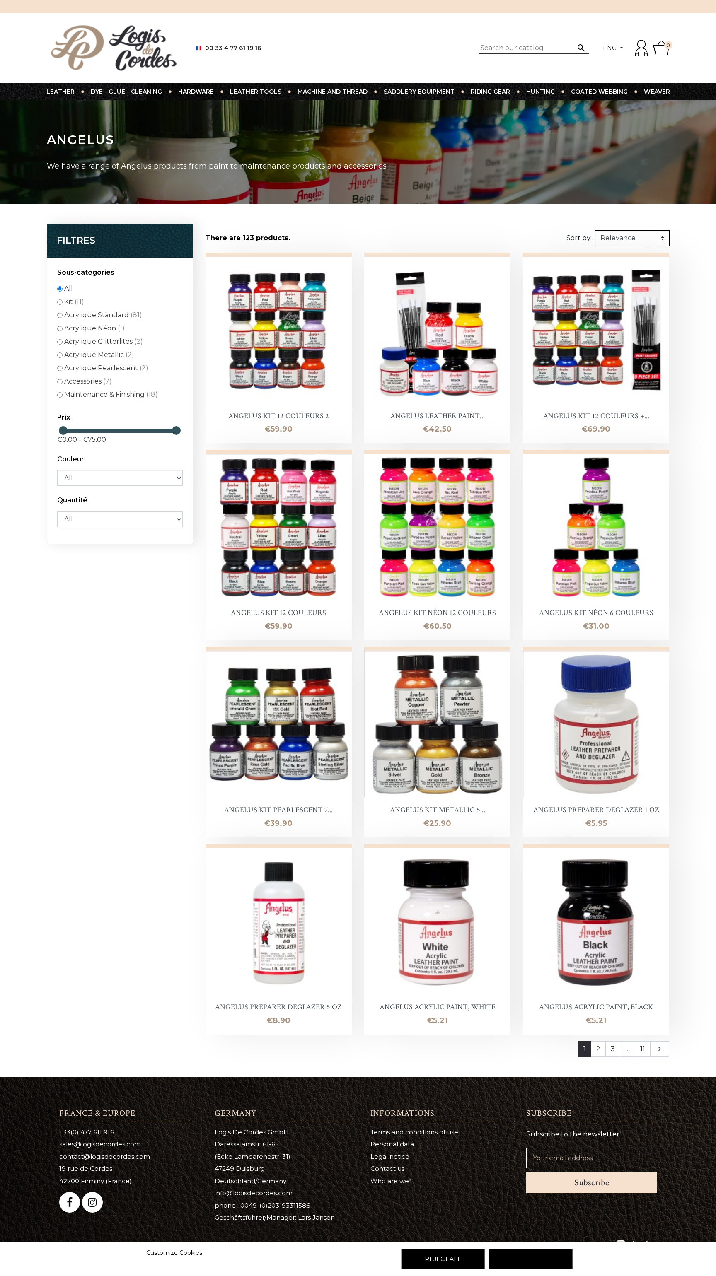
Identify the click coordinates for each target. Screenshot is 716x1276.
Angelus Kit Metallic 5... (437, 810)
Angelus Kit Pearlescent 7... (278, 810)
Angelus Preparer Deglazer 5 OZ (278, 1007)
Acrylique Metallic (99, 355)
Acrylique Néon (94, 328)
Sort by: (579, 238)
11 (642, 1049)
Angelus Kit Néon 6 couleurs (596, 612)
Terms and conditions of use (414, 1132)
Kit (74, 302)
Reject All (443, 1259)
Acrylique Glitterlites (103, 341)
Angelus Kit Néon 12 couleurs (437, 612)
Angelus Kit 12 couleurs (278, 612)
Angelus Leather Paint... (437, 416)
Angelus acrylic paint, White (438, 1007)
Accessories (88, 381)
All (68, 288)
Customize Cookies (174, 1253)
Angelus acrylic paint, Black (596, 1007)
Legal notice (389, 1156)
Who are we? (391, 1181)
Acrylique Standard (103, 315)
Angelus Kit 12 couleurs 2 (278, 416)
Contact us (387, 1168)
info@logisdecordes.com (254, 1193)
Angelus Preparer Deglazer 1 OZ (596, 810)
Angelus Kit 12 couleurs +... (596, 416)
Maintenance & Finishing (111, 394)
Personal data (392, 1144)
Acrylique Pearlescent (106, 368)
